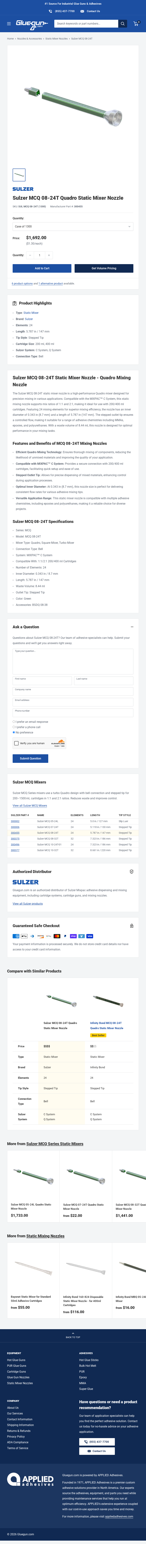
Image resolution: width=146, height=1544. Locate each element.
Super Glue (86, 1389)
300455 (15, 832)
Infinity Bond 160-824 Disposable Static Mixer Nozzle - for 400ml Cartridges (83, 1301)
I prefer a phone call (28, 727)
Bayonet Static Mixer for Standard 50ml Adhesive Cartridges (31, 1298)
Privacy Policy (16, 1436)
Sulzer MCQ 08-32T (47, 838)
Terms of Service (17, 1448)
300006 (15, 827)
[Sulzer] (73, 189)
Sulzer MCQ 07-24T (47, 827)
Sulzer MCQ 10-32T (47, 850)
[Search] (122, 24)
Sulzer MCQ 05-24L (47, 821)
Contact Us (93, 11)
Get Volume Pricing (104, 268)
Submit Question (30, 758)
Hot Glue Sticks (88, 1360)
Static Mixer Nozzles (56, 38)
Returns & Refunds (18, 1431)
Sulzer (29, 319)
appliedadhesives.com (119, 1516)
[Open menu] (9, 23)
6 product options (22, 283)
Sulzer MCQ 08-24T (47, 832)
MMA (82, 1383)
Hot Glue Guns (16, 1360)
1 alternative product (50, 283)
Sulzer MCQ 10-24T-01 (49, 844)
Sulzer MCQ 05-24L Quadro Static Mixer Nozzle (31, 1206)
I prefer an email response (32, 721)
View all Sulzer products (28, 903)
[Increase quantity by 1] (49, 255)
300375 (15, 838)
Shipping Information (20, 1425)
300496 (15, 844)
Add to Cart (42, 268)
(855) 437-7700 (61, 11)
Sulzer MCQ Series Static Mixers (54, 1144)
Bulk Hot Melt (87, 1365)
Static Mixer (31, 312)
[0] (136, 24)
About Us (13, 1407)
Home (10, 38)
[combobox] (86, 24)
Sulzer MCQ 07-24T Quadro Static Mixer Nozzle (83, 1206)
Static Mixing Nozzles (45, 1236)
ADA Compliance (17, 1442)
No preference (24, 732)
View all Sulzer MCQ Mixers (30, 805)
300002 (15, 821)
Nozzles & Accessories (29, 38)
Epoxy (83, 1377)
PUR (82, 1371)
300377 (15, 850)
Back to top (73, 1337)
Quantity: (27, 218)
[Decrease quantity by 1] (30, 255)
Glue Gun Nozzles (18, 1377)
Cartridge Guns (16, 1371)
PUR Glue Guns (16, 1365)
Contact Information (19, 1419)
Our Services (15, 1413)
